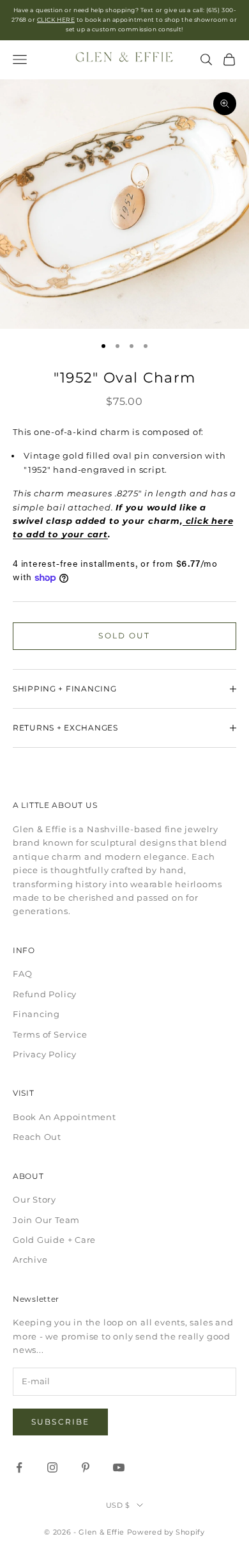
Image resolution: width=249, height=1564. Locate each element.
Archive (30, 1259)
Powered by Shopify (166, 1532)
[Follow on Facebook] (19, 1467)
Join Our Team (46, 1220)
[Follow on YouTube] (118, 1467)
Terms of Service (50, 1034)
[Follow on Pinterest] (85, 1467)
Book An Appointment (64, 1117)
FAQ (22, 973)
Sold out (124, 635)
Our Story (34, 1199)
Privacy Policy (45, 1054)
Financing (36, 1014)
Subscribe (60, 1421)
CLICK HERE (56, 19)
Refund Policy (45, 994)
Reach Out (37, 1137)
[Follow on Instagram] (52, 1467)
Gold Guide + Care (54, 1240)
